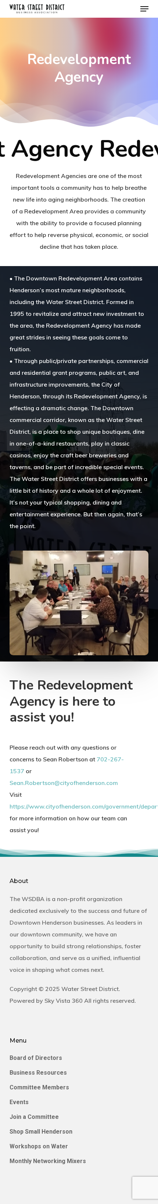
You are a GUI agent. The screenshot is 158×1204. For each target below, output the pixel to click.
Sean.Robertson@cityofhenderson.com (64, 782)
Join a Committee (34, 1116)
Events (19, 1102)
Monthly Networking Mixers (48, 1161)
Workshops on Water (39, 1146)
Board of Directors (36, 1057)
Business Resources (38, 1072)
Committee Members (39, 1087)
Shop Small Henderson (41, 1131)
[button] (144, 9)
